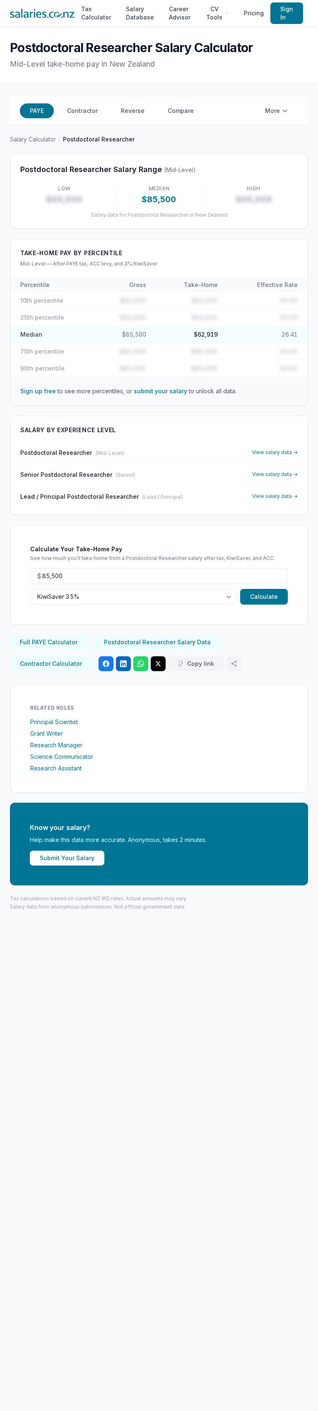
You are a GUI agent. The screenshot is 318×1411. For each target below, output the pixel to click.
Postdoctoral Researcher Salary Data (157, 642)
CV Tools (214, 13)
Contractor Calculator (51, 663)
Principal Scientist (54, 721)
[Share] (233, 663)
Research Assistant (56, 768)
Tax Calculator (96, 13)
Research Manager (56, 745)
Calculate (264, 596)
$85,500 (134, 334)
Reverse (133, 110)
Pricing (254, 13)
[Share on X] (158, 663)
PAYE (37, 110)
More (272, 110)
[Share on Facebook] (106, 663)
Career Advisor (179, 13)
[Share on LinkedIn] (123, 663)
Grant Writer (46, 733)
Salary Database (140, 13)
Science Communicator (61, 756)
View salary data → (275, 452)
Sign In (286, 13)
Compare (181, 110)
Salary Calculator (33, 139)
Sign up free (38, 391)
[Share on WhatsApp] (140, 663)
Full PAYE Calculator (48, 642)
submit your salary (160, 391)
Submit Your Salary (67, 857)
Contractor (82, 110)
